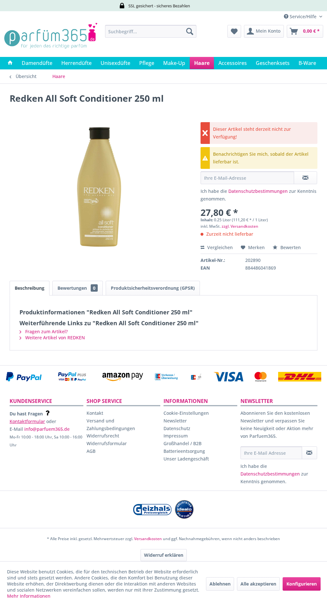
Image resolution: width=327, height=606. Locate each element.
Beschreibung (29, 288)
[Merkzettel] (234, 31)
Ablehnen (220, 584)
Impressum (176, 436)
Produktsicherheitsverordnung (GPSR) (153, 288)
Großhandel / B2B (183, 443)
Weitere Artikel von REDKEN (54, 337)
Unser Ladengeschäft (186, 459)
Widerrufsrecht (103, 436)
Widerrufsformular (107, 443)
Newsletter (175, 421)
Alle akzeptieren (258, 584)
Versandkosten (148, 538)
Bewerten (290, 247)
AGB (91, 451)
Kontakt (95, 413)
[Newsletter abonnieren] (309, 452)
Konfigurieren (301, 584)
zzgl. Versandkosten (240, 226)
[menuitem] (151, 31)
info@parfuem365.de (47, 429)
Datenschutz (177, 428)
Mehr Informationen (28, 596)
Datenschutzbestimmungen (258, 191)
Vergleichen (219, 247)
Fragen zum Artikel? (46, 331)
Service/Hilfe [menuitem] (303, 16)
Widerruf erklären (163, 555)
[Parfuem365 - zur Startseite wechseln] (50, 39)
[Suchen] (189, 31)
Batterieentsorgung (184, 451)
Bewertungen (76, 288)
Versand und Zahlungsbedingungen (111, 424)
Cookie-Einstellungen (186, 413)
